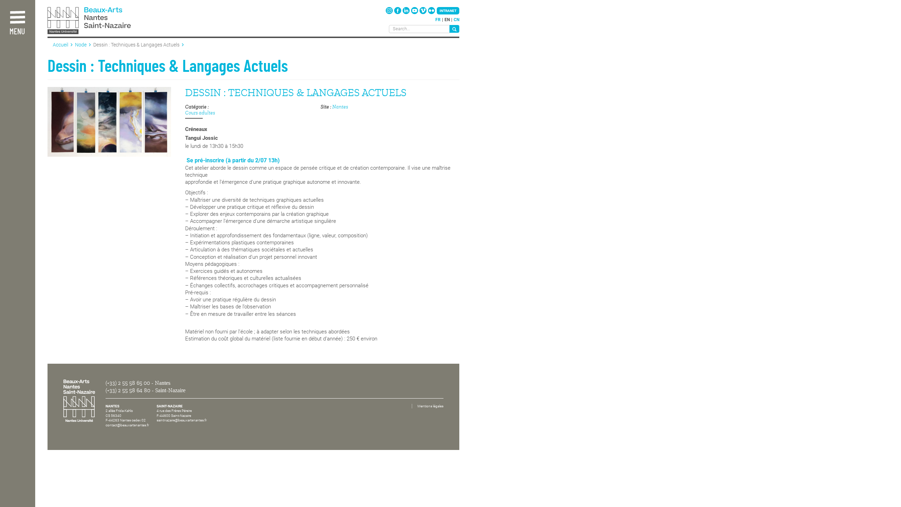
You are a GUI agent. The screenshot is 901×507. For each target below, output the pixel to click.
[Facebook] (398, 12)
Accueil (60, 45)
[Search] (454, 29)
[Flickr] (431, 12)
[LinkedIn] (407, 12)
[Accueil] (105, 21)
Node (81, 45)
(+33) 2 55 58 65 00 (128, 383)
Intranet (448, 11)
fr (438, 19)
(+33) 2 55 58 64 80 (128, 390)
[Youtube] (415, 12)
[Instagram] (390, 12)
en (447, 19)
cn (456, 19)
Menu (17, 32)
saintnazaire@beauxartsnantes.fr (182, 420)
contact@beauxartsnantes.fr (127, 425)
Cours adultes (200, 113)
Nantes (340, 107)
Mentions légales (430, 406)
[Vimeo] (424, 12)
